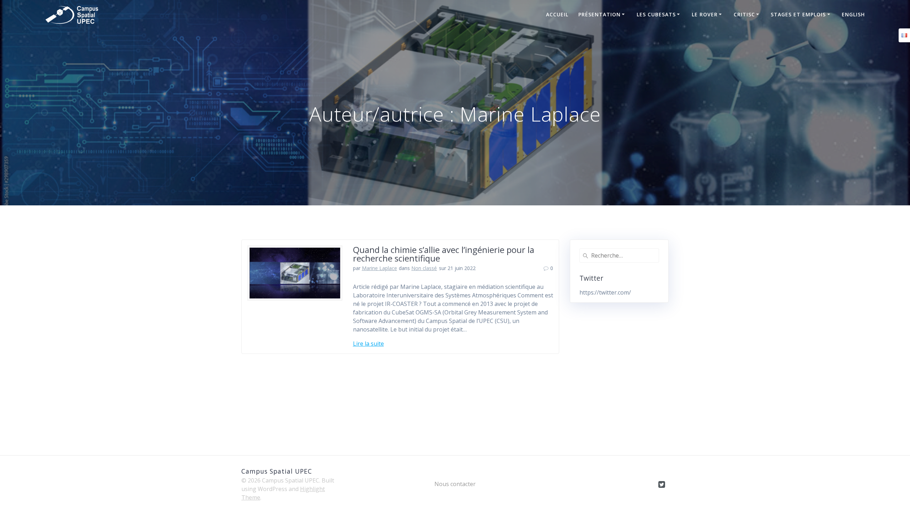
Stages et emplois (798, 14)
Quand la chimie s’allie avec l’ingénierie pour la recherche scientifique (443, 254)
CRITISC (744, 14)
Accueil (557, 14)
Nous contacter (455, 484)
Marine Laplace (379, 268)
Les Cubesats (656, 14)
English (853, 14)
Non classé (424, 268)
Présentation (599, 14)
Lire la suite (368, 343)
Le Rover (705, 14)
